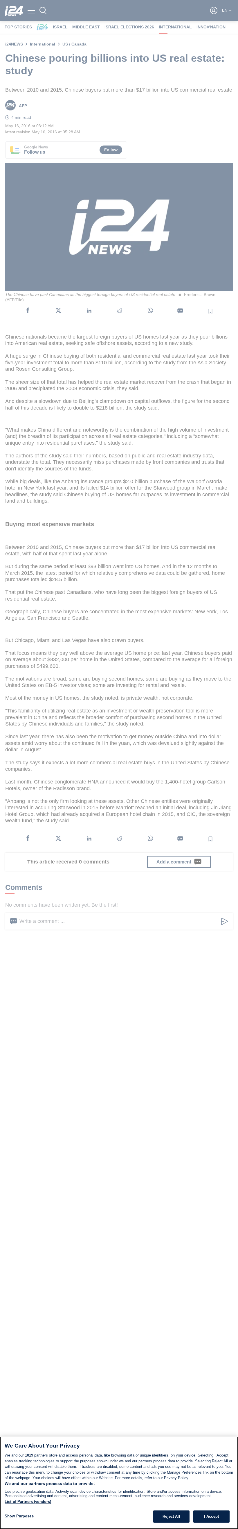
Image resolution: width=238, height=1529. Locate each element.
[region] (119, 1483)
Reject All (171, 1516)
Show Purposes (19, 1516)
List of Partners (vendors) (28, 1501)
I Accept (211, 1516)
